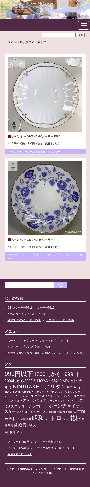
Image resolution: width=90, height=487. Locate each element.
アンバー (59, 392)
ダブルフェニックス (68, 400)
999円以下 (39, 255)
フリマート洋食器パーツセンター (27, 469)
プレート (42, 406)
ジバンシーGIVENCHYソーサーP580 (36, 136)
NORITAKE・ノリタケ (39, 387)
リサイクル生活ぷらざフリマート (54, 448)
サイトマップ (47, 340)
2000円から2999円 (20, 381)
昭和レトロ (47, 418)
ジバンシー (54, 151)
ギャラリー (27, 340)
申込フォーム (53, 353)
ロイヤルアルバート (29, 411)
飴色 (29, 425)
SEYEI (8, 392)
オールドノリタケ (15, 396)
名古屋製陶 (49, 411)
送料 (80, 353)
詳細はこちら (52, 143)
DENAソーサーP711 (20, 307)
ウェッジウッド (73, 391)
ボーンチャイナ (65, 405)
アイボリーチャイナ (42, 391)
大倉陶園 (67, 412)
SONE (17, 391)
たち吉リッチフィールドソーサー (28, 313)
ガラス (40, 396)
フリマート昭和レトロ (48, 441)
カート (12, 340)
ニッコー (21, 406)
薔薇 (18, 425)
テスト (65, 340)
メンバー (13, 346)
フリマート (59, 469)
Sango (77, 387)
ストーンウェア (34, 400)
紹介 (69, 353)
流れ (47, 346)
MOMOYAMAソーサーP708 (24, 320)
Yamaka (26, 392)
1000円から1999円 (56, 374)
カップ (30, 396)
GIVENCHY (39, 151)
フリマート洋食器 (18, 448)
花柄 (75, 418)
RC (69, 387)
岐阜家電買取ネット (20, 454)
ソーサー (27, 151)
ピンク (31, 406)
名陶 (59, 411)
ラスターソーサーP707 (60, 320)
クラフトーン (52, 396)
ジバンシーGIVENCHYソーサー (32, 239)
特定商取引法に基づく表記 (24, 353)
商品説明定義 (31, 346)
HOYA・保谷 (48, 381)
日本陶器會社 (24, 419)
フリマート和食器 (18, 441)
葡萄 (10, 425)
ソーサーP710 (45, 307)
